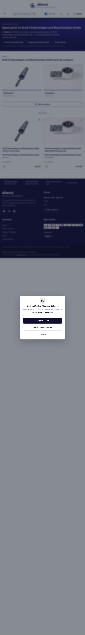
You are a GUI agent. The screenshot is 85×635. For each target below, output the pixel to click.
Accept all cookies (42, 321)
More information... (45, 312)
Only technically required (42, 328)
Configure (42, 334)
